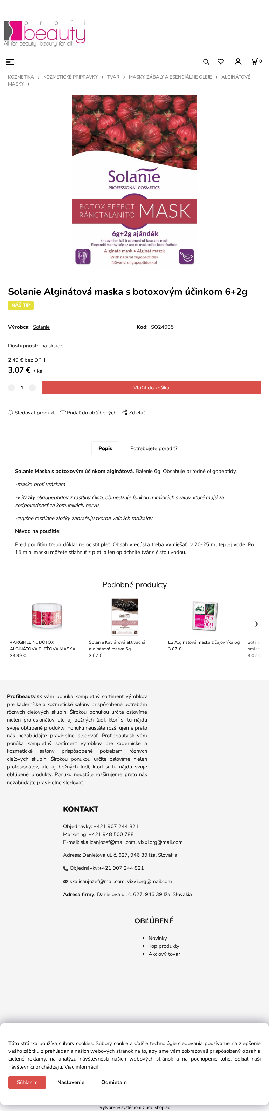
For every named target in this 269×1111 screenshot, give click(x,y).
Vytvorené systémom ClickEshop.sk (134, 1107)
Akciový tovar (164, 953)
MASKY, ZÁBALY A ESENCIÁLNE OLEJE (170, 77)
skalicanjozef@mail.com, (109, 842)
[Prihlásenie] (238, 61)
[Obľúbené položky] (220, 61)
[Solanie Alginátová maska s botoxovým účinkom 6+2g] (134, 183)
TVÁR (113, 77)
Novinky (158, 938)
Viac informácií (81, 1066)
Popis (105, 448)
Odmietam (114, 1082)
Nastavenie (70, 1082)
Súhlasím (27, 1082)
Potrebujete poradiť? (154, 448)
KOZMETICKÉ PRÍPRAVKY (70, 77)
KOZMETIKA (21, 77)
